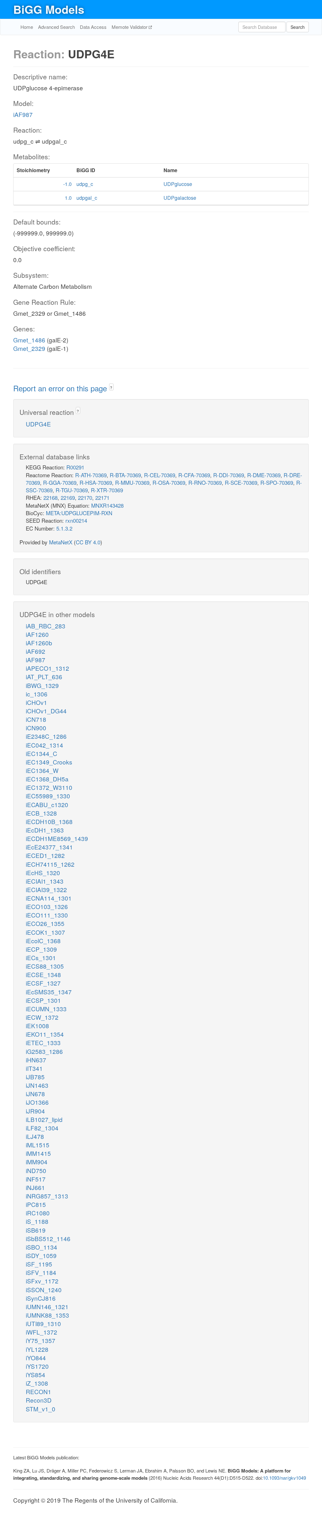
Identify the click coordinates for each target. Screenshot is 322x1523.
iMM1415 (38, 1153)
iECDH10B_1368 (49, 821)
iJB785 (35, 1076)
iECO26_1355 (45, 923)
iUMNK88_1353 (47, 1315)
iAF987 (23, 114)
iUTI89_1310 (43, 1323)
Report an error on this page (61, 388)
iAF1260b (39, 642)
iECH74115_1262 (50, 864)
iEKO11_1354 (45, 1034)
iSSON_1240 (44, 1289)
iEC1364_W (42, 770)
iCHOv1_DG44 (46, 710)
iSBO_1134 (41, 1247)
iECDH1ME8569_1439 (57, 838)
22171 (102, 497)
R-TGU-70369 (72, 490)
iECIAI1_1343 (45, 881)
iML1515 (37, 1144)
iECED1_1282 (45, 855)
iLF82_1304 (42, 1128)
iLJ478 (35, 1136)
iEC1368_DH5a (47, 779)
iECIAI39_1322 (46, 889)
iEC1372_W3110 (49, 787)
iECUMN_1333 (46, 1008)
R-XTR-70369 (107, 490)
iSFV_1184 (41, 1272)
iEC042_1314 (44, 745)
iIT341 (34, 1068)
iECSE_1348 (43, 974)
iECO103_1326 (47, 906)
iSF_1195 (39, 1264)
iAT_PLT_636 (44, 676)
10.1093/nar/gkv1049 (284, 1477)
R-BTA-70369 (125, 475)
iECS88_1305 (45, 966)
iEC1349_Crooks (49, 762)
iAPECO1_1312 (47, 668)
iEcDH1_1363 (45, 830)
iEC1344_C (41, 753)
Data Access (93, 27)
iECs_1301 (41, 957)
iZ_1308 (37, 1383)
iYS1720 (37, 1366)
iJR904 (35, 1111)
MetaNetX (60, 542)
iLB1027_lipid (44, 1119)
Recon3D (39, 1400)
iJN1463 (37, 1085)
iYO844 (36, 1357)
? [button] (111, 387)
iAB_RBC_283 (45, 625)
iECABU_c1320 (47, 804)
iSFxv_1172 (42, 1281)
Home (26, 27)
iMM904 (36, 1161)
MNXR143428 (107, 505)
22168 (50, 497)
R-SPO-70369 (276, 482)
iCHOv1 (36, 702)
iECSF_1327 (43, 983)
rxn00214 (76, 520)
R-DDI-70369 (228, 475)
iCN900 (36, 727)
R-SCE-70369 (241, 482)
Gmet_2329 (29, 348)
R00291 (75, 467)
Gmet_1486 (29, 340)
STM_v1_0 (40, 1408)
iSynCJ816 (41, 1298)
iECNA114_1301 (49, 898)
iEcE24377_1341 (49, 847)
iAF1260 (37, 634)
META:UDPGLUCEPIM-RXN (79, 513)
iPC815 (36, 1204)
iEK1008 (37, 1025)
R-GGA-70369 (59, 482)
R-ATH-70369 (91, 475)
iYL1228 (37, 1349)
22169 (68, 497)
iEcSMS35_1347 (49, 991)
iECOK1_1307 (45, 932)
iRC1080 (38, 1212)
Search (298, 27)
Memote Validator (130, 27)
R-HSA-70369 (96, 482)
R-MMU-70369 (132, 482)
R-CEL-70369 (159, 475)
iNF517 (36, 1179)
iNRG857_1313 (47, 1196)
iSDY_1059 (41, 1255)
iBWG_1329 (42, 685)
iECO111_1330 (47, 915)
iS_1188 (37, 1221)
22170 (85, 497)
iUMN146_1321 (47, 1306)
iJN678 (35, 1093)
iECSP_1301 (43, 1000)
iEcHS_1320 (43, 872)
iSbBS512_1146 (48, 1238)
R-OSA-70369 (169, 482)
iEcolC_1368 (43, 940)
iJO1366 (37, 1102)
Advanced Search (56, 27)
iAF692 (35, 651)
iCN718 (36, 719)
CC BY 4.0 (88, 542)
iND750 (36, 1170)
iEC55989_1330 (48, 795)
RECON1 (38, 1391)
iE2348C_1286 (46, 736)
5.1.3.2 (64, 528)
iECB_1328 (41, 813)
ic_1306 (36, 694)
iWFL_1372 (41, 1332)
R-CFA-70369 (194, 475)
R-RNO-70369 (205, 482)
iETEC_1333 (43, 1042)
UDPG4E (38, 424)
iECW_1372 (42, 1017)
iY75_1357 (40, 1340)
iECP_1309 (41, 949)
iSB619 (36, 1230)
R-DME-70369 (263, 475)
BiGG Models (48, 9)
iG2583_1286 (44, 1051)
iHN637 (36, 1059)
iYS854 (35, 1374)
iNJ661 (35, 1187)
